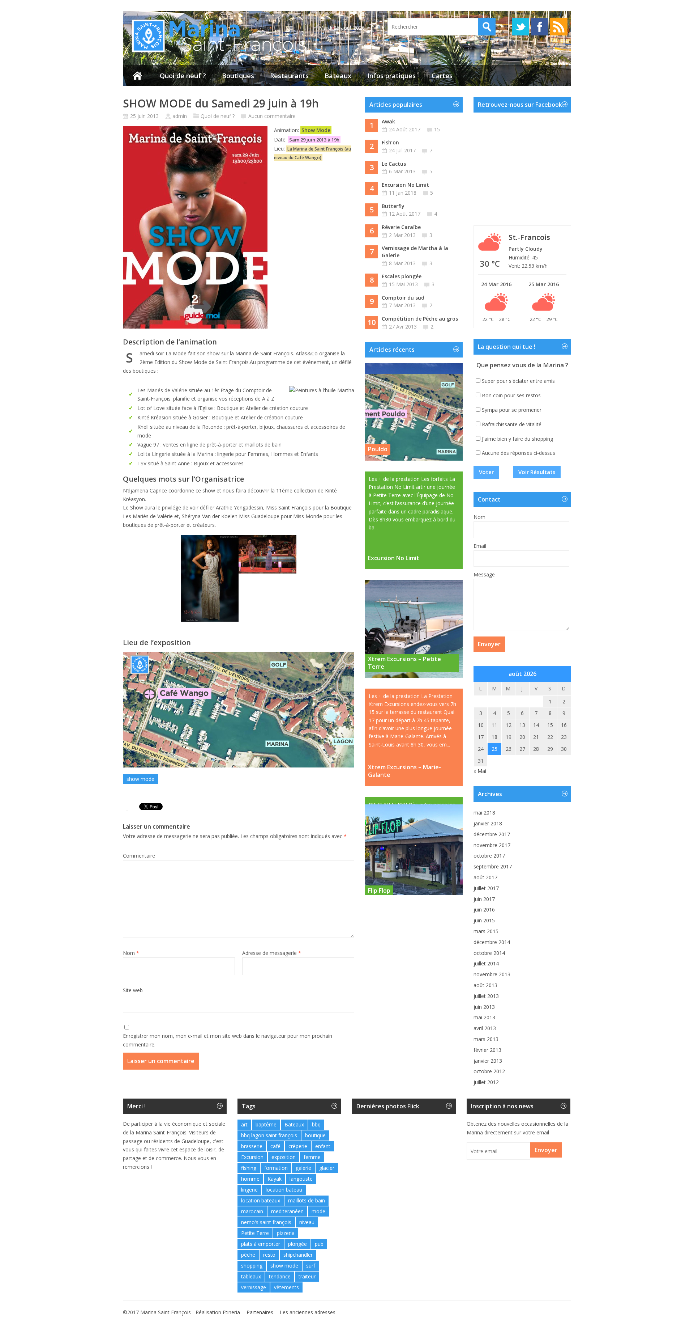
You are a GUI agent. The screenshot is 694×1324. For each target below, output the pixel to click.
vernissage (253, 1287)
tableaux (251, 1276)
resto (269, 1254)
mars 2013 (486, 1039)
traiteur (307, 1276)
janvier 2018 (488, 823)
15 (437, 129)
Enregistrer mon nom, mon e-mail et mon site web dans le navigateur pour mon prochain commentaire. (227, 1040)
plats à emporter (260, 1243)
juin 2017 (484, 899)
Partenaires (260, 1312)
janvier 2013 (488, 1060)
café (275, 1146)
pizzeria (286, 1233)
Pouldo (377, 449)
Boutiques (238, 75)
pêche (248, 1254)
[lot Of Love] (210, 578)
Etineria (231, 1312)
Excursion (252, 1157)
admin (179, 116)
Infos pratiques (391, 75)
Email (480, 545)
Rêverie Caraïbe (401, 227)
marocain (252, 1211)
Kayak (274, 1178)
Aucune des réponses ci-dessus (518, 452)
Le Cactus (394, 163)
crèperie (297, 1146)
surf (310, 1265)
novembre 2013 (492, 974)
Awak (388, 121)
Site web (133, 990)
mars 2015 (486, 931)
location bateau (284, 1189)
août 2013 (485, 985)
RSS (558, 26)
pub (319, 1243)
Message (484, 574)
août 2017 (485, 877)
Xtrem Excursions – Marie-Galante (404, 771)
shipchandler (298, 1254)
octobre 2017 (489, 855)
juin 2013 (484, 1006)
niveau (306, 1222)
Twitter (520, 26)
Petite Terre (255, 1233)
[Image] (267, 554)
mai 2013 (484, 1017)
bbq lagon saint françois (269, 1135)
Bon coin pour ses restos (511, 395)
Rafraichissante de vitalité (511, 424)
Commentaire (139, 855)
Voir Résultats (537, 471)
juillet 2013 (486, 996)
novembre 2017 (492, 845)
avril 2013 (485, 1028)
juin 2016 (484, 909)
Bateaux (338, 75)
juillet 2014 (486, 963)
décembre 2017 (492, 834)
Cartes (442, 75)
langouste (301, 1178)
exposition (283, 1157)
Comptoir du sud (403, 297)
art (244, 1124)
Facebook (539, 26)
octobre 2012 (489, 1071)
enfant (322, 1146)
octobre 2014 (489, 952)
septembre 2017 (493, 866)
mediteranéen (287, 1211)
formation (276, 1167)
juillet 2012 (486, 1082)
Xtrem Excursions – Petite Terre (404, 662)
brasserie (251, 1146)
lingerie (249, 1189)
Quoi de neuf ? (183, 75)
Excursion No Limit (405, 184)
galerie (303, 1167)
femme (312, 1157)
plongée (297, 1243)
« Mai (480, 770)
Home (137, 75)
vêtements (286, 1287)
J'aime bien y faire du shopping (517, 438)
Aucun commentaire (272, 116)
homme (250, 1178)
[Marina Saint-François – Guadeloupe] (215, 52)
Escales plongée (401, 276)
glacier (326, 1167)
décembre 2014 (492, 942)
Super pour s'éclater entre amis (518, 380)
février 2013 (487, 1049)
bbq (316, 1124)
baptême (266, 1124)
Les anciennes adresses (307, 1312)
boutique (315, 1135)
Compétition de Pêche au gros (420, 318)
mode (318, 1211)
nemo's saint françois (266, 1222)
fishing (248, 1167)
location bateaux (260, 1200)
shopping (251, 1265)
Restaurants (289, 75)
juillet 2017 (486, 888)
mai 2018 (484, 812)
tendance (280, 1276)
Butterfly (393, 206)
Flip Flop (379, 883)
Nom (131, 952)
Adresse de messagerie (271, 952)
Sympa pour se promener (511, 409)
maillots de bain (306, 1200)
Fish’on (390, 142)
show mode (140, 778)
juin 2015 (484, 920)
